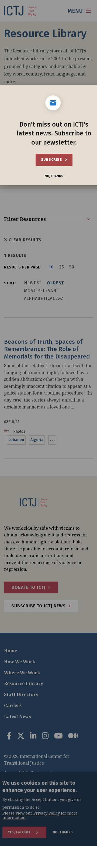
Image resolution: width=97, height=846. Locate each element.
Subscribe (52, 159)
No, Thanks (53, 176)
